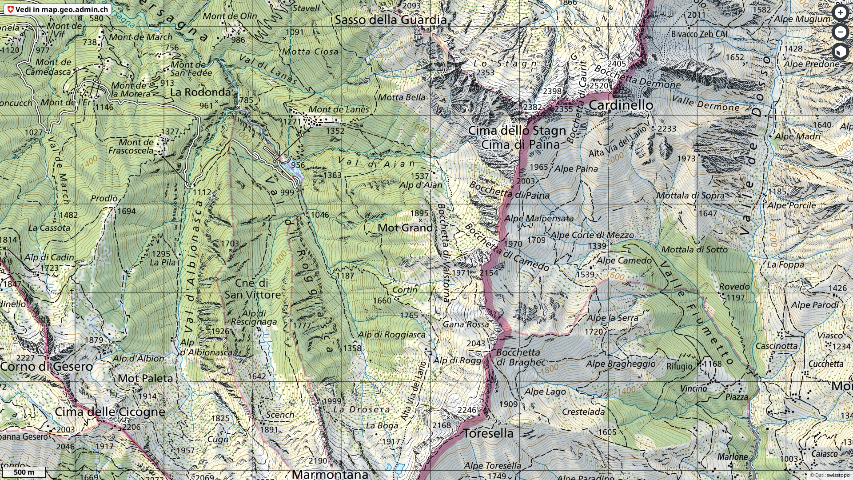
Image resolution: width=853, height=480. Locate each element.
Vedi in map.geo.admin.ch (62, 9)
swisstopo (838, 475)
